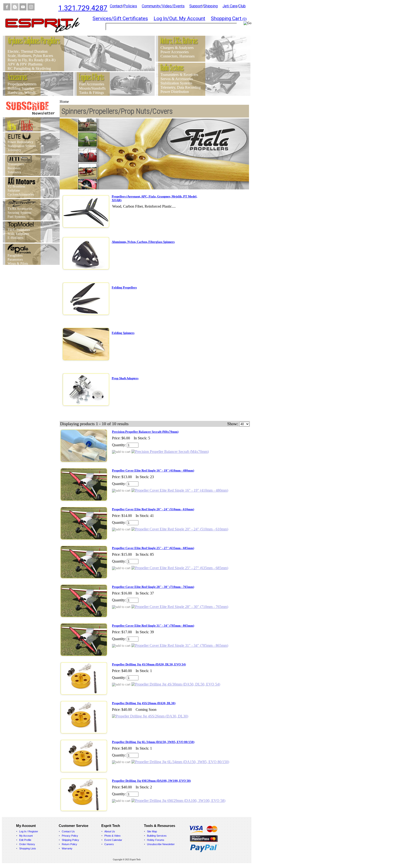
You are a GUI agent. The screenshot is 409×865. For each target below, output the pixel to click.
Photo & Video (112, 835)
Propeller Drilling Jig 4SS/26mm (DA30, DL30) (143, 703)
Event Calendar (113, 840)
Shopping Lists (27, 848)
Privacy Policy (70, 835)
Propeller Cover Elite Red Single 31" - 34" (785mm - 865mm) (153, 625)
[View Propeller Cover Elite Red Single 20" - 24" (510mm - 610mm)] (179, 529)
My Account (26, 835)
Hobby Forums (155, 840)
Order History (27, 844)
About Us (109, 831)
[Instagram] (31, 9)
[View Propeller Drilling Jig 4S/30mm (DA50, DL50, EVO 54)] (175, 684)
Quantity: (119, 445)
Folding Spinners (123, 333)
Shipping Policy (70, 840)
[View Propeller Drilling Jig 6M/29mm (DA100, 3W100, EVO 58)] (178, 801)
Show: (232, 423)
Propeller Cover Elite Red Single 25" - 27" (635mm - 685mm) (153, 548)
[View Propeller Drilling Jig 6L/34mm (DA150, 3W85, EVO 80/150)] (180, 762)
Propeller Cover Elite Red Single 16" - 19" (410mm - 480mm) (153, 470)
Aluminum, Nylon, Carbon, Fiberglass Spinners (143, 242)
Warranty (67, 848)
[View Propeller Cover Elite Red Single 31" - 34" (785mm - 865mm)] (179, 645)
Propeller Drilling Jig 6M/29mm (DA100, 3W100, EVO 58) (151, 780)
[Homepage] (45, 34)
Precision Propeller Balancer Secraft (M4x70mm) (145, 431)
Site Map (152, 831)
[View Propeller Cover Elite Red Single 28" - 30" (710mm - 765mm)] (179, 607)
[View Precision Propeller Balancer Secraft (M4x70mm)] (170, 452)
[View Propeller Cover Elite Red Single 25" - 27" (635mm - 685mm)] (179, 568)
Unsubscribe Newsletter (161, 844)
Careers (109, 844)
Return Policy (69, 844)
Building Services (157, 835)
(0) (229, 19)
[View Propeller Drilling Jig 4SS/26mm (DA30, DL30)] (150, 716)
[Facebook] (6, 9)
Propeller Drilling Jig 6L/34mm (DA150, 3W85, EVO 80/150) (153, 742)
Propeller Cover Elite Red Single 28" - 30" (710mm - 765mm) (153, 587)
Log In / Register (28, 831)
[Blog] (14, 9)
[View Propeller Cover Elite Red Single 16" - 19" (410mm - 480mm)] (179, 490)
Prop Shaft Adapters (125, 378)
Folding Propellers (124, 287)
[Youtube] (23, 9)
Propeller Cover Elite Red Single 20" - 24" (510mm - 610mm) (153, 509)
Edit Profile (25, 840)
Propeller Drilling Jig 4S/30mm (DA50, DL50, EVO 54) (149, 664)
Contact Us (68, 831)
